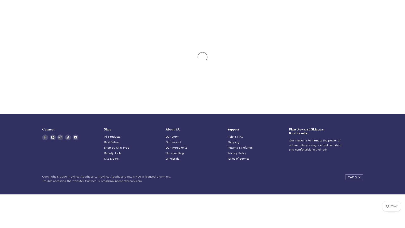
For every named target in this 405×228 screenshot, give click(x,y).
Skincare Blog (175, 153)
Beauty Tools (112, 153)
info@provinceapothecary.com (121, 180)
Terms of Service (238, 158)
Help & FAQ (235, 136)
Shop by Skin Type (116, 147)
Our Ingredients (176, 147)
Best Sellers (111, 142)
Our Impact (173, 142)
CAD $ (352, 177)
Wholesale (173, 158)
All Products (112, 136)
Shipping (233, 142)
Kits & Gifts (111, 158)
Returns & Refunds (239, 147)
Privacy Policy (236, 153)
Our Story (172, 136)
